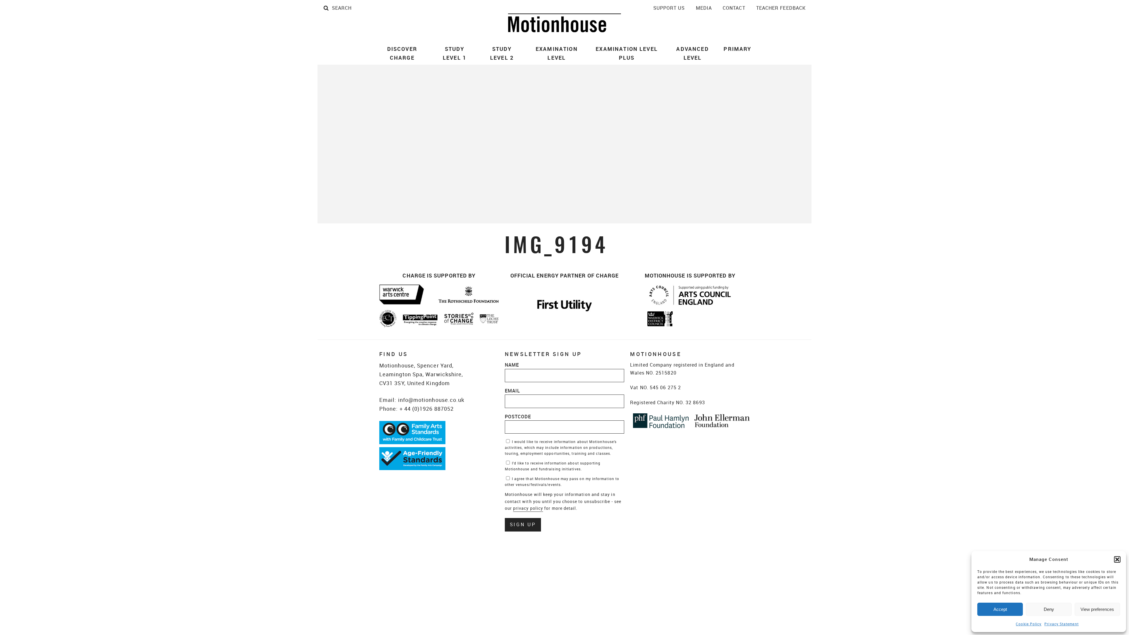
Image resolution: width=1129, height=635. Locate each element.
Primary (737, 48)
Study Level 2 (502, 53)
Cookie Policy (1028, 623)
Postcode (518, 416)
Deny (1049, 609)
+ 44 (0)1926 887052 (427, 408)
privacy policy (528, 508)
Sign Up (523, 524)
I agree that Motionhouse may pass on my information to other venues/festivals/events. (562, 481)
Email (512, 390)
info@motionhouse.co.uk (431, 399)
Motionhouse (564, 23)
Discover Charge (402, 53)
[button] (1117, 559)
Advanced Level (692, 53)
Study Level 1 (454, 53)
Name (512, 365)
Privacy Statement (1061, 623)
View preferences (1097, 609)
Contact (734, 8)
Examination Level (557, 53)
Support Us (669, 8)
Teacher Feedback (781, 8)
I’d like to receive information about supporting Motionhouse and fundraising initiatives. (553, 466)
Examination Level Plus (627, 53)
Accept (1000, 609)
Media (704, 8)
